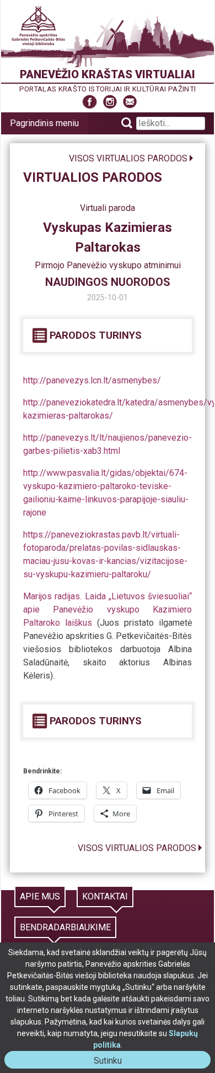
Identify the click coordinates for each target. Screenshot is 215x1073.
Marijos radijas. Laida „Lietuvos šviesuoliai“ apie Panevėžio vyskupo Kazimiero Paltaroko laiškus (107, 609)
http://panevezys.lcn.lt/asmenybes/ (92, 380)
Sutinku (112, 1062)
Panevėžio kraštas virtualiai (107, 74)
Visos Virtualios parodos (128, 158)
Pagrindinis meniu (44, 123)
